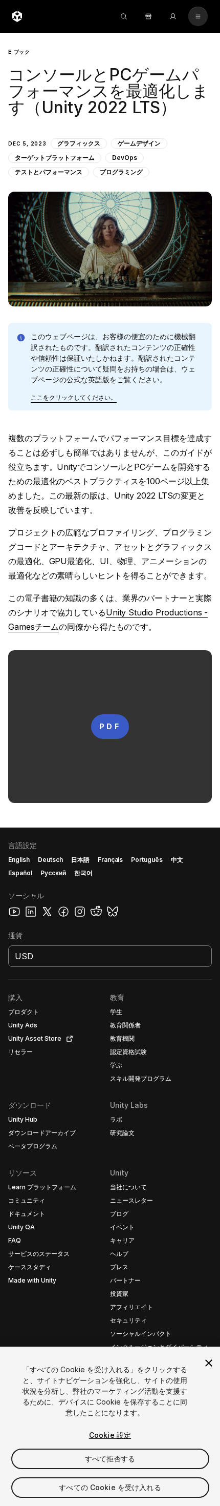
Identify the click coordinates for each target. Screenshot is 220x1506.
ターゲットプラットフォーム (55, 157)
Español (20, 873)
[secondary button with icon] (198, 16)
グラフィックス (78, 143)
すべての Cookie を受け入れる (110, 1487)
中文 (177, 859)
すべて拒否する (110, 1458)
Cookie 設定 (110, 1435)
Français (110, 859)
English (19, 859)
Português (147, 859)
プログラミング (121, 172)
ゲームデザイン (139, 143)
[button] (110, 169)
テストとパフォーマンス (48, 172)
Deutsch (50, 859)
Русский (53, 873)
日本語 (80, 859)
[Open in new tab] (67, 1039)
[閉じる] (209, 1363)
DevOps (124, 157)
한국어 (83, 873)
